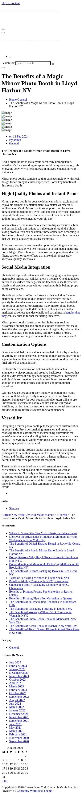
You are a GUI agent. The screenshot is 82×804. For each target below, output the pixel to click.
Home (13, 99)
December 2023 (18, 672)
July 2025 (15, 662)
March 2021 (16, 731)
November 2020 (19, 737)
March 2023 (16, 686)
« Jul (4, 780)
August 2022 (17, 700)
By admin (15, 140)
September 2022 (19, 696)
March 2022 (16, 707)
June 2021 (15, 724)
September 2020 (19, 741)
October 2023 (17, 679)
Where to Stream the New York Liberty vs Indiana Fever (43, 533)
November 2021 (19, 717)
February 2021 (18, 734)
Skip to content (11, 3)
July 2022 (15, 703)
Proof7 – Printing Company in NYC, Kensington (38, 581)
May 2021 (15, 727)
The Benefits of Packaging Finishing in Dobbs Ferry (40, 608)
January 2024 (17, 669)
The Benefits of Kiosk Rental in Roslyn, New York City (43, 625)
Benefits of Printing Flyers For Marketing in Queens (40, 598)
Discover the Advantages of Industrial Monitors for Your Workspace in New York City (43, 538)
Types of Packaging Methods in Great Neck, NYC (39, 577)
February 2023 (18, 689)
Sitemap (14, 508)
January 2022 (17, 710)
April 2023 (15, 683)
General (22, 99)
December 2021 (18, 713)
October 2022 (17, 693)
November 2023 (19, 676)
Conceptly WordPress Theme (34, 790)
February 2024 (18, 665)
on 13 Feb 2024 (18, 136)
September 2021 (19, 720)
